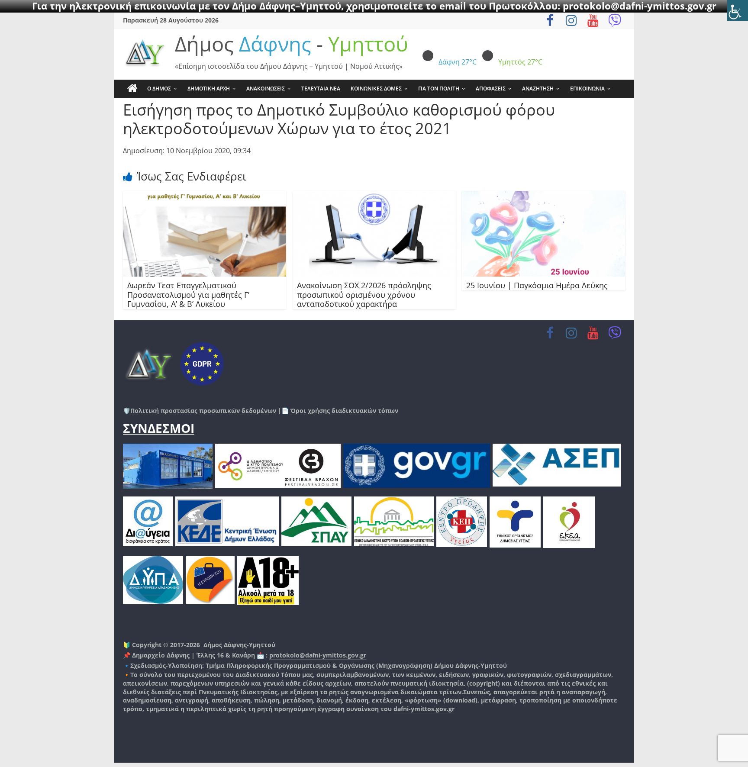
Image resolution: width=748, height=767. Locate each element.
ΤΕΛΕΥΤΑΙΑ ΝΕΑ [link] (320, 88)
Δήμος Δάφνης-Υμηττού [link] (239, 645)
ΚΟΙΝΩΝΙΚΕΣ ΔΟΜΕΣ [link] (376, 88)
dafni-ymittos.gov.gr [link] (424, 709)
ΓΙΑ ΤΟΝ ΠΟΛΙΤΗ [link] (438, 88)
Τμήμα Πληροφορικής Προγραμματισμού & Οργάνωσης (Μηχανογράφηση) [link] (319, 665)
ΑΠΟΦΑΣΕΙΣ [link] (491, 88)
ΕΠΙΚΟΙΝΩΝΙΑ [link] (587, 88)
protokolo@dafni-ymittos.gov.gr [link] (317, 655)
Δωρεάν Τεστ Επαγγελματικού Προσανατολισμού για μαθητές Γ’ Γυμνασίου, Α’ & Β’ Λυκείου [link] (188, 294)
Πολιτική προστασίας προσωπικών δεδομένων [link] (203, 410)
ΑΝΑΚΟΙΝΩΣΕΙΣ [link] (265, 88)
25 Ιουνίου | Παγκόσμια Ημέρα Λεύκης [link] (537, 285)
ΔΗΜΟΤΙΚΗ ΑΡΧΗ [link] (208, 88)
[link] (737, 10)
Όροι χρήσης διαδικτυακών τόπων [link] (343, 410)
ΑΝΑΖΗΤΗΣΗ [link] (538, 88)
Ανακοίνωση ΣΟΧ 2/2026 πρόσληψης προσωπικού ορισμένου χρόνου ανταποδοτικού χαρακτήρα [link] (364, 294)
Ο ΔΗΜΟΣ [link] (159, 88)
